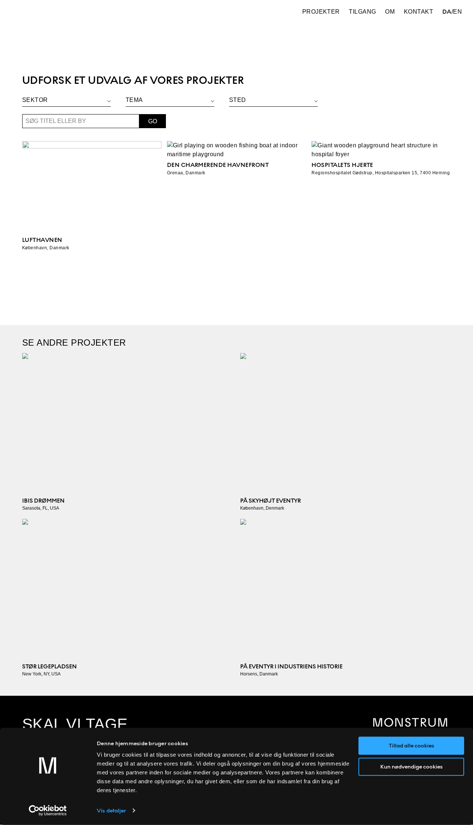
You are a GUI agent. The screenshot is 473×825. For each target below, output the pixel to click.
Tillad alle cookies (411, 745)
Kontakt (418, 11)
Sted (237, 100)
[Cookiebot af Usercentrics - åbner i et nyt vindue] (48, 810)
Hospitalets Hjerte (342, 164)
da (447, 11)
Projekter (321, 11)
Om (390, 11)
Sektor (35, 100)
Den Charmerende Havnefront (218, 164)
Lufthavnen (42, 239)
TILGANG (362, 11)
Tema (134, 100)
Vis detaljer (111, 810)
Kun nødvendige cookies (411, 766)
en (457, 11)
